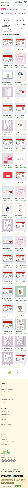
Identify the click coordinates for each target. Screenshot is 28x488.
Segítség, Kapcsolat (6, 424)
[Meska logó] (5, 2)
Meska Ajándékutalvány (7, 389)
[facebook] (2, 460)
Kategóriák (4, 402)
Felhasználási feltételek (7, 442)
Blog (2, 394)
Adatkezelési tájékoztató (8, 447)
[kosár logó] (25, 2)
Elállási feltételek (6, 444)
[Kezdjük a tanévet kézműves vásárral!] (3, 9)
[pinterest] (8, 460)
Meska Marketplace (6, 417)
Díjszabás (3, 419)
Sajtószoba (4, 439)
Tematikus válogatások (7, 399)
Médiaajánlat (4, 422)
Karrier (3, 436)
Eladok (12, 2)
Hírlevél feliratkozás (6, 386)
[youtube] (11, 460)
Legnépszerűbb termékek (8, 392)
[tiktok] (14, 460)
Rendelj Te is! (10, 51)
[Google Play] (6, 476)
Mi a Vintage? (5, 411)
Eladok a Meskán (5, 414)
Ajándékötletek (5, 397)
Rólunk (3, 434)
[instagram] (5, 460)
